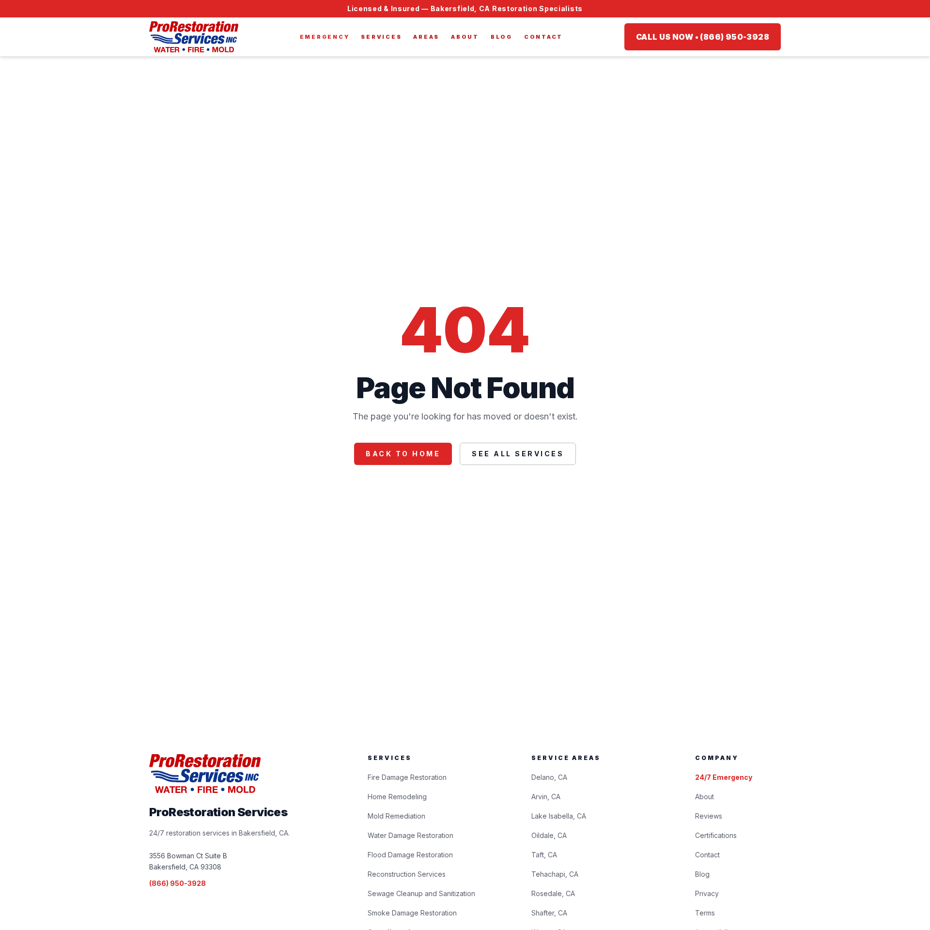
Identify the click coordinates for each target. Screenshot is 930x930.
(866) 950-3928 (177, 883)
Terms (705, 913)
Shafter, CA (549, 913)
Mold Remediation (396, 816)
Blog (501, 36)
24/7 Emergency (723, 777)
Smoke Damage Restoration (412, 913)
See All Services (518, 454)
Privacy (707, 893)
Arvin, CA (545, 796)
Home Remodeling (397, 796)
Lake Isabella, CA (558, 816)
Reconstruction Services (407, 874)
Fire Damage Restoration (407, 777)
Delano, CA (549, 777)
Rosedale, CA (553, 893)
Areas (426, 36)
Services (381, 36)
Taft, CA (544, 855)
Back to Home (403, 454)
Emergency (325, 36)
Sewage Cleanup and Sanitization (421, 893)
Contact (543, 36)
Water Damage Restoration (410, 835)
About (465, 36)
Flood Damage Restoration (410, 855)
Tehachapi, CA (554, 874)
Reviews (708, 816)
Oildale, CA (549, 835)
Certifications (716, 835)
